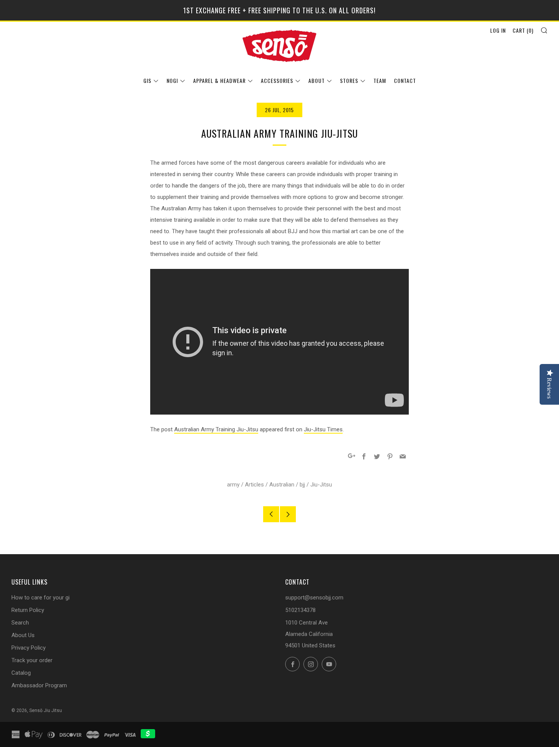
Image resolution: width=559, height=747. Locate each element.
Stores (349, 80)
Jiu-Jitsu (321, 484)
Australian (281, 484)
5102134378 (300, 610)
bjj (302, 484)
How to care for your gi (40, 597)
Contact (405, 80)
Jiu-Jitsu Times (323, 429)
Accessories (277, 80)
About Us (23, 635)
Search (20, 622)
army (233, 484)
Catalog (21, 672)
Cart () (523, 30)
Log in (498, 30)
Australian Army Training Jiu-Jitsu (216, 429)
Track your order (31, 660)
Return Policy (27, 610)
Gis (147, 80)
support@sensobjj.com (314, 597)
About (316, 80)
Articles (254, 484)
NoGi (172, 80)
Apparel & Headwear (219, 80)
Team (379, 80)
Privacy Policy (28, 647)
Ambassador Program (39, 685)
